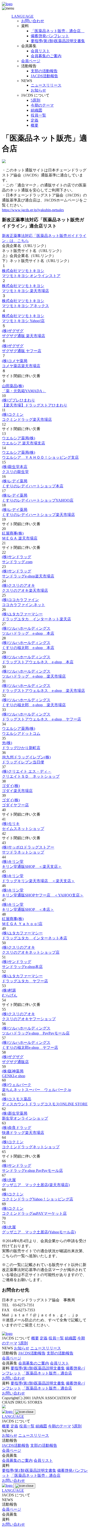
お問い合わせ (32, 21)
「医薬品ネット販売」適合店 (57, 31)
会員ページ (30, 61)
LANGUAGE (23, 16)
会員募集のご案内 (46, 56)
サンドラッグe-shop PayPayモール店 (32, 1171)
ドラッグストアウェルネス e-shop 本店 (37, 662)
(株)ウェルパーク (16, 1085)
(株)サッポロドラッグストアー (28, 847)
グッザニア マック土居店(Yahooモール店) (39, 1232)
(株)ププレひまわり (18, 400)
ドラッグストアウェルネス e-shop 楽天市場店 (43, 691)
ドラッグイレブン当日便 (23, 762)
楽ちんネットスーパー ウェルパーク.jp (36, 1090)
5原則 (35, 100)
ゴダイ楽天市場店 (17, 791)
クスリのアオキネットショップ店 (31, 952)
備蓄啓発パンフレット (50, 36)
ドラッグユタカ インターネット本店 (34, 938)
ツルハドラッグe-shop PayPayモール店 (36, 1033)
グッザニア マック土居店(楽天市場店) (36, 1185)
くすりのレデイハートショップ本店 (32, 486)
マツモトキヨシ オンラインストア (31, 276)
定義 (34, 120)
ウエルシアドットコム (21, 733)
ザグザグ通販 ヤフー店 (21, 351)
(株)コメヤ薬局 (14, 361)
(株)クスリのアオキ (18, 585)
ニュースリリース (46, 85)
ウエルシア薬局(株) (18, 438)
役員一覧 (38, 115)
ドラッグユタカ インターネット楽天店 (36, 619)
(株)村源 (9, 990)
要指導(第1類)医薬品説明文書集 (58, 41)
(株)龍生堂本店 (14, 467)
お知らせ (38, 90)
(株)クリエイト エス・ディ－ (26, 771)
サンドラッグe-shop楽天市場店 (28, 576)
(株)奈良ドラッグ (16, 1128)
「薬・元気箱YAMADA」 (24, 391)
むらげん (9, 995)
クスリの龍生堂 (15, 472)
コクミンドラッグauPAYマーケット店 (34, 1213)
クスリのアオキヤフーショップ (29, 1019)
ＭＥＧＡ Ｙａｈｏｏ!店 (22, 924)
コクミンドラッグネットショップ (31, 1147)
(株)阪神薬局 (13, 1071)
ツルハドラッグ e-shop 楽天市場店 (34, 676)
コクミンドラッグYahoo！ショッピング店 (37, 1199)
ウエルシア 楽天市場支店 (23, 443)
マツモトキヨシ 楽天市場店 (25, 291)
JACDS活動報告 (44, 76)
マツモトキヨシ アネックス (25, 306)
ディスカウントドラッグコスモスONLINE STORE (45, 1104)
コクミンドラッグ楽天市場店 (27, 419)
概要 (34, 125)
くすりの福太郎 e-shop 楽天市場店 (34, 705)
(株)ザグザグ (13, 331)
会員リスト (40, 51)
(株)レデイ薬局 (14, 481)
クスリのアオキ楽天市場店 (25, 590)
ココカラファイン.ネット (23, 605)
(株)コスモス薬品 (16, 1099)
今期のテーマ (42, 105)
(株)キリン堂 (13, 862)
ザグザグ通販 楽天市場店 (23, 336)
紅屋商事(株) (13, 533)
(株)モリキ (11, 824)
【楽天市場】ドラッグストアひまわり (34, 405)
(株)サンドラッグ (16, 557)
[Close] (24, 1412)
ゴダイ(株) (11, 786)
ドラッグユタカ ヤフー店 (25, 981)
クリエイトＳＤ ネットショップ (31, 776)
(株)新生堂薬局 (14, 1113)
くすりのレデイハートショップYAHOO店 (37, 500)
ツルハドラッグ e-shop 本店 (28, 633)
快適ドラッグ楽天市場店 (23, 1133)
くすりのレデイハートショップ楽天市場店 (38, 515)
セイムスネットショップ (23, 829)
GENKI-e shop (13, 1076)
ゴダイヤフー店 (15, 805)
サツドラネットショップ (23, 852)
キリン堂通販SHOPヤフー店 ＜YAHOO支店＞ (43, 895)
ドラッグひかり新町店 (21, 748)
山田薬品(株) (13, 386)
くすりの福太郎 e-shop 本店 (28, 648)
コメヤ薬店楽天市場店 (21, 366)
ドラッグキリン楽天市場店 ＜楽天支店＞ (38, 881)
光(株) (7, 743)
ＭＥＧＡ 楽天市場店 (19, 538)
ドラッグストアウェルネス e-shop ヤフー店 (41, 719)
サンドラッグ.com (17, 562)
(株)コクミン (13, 414)
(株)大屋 (9, 1180)
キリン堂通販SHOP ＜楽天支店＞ (32, 867)
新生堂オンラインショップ (25, 1118)
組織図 (36, 110)
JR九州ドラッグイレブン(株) (26, 757)
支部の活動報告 (44, 71)
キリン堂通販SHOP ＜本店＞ (28, 909)
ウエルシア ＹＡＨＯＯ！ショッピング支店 (40, 457)
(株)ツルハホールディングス (26, 628)
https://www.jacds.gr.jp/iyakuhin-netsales (33, 210)
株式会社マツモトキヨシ (23, 271)
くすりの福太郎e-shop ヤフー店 (30, 1047)
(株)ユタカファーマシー (22, 614)
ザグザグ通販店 (15, 1062)
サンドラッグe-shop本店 (22, 967)
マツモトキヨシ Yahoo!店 (23, 321)
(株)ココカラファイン (20, 600)
